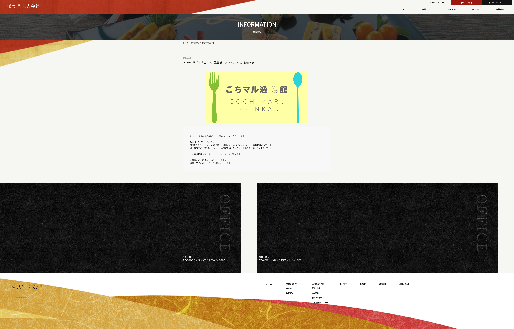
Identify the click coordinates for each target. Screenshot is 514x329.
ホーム (186, 43)
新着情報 (195, 43)
